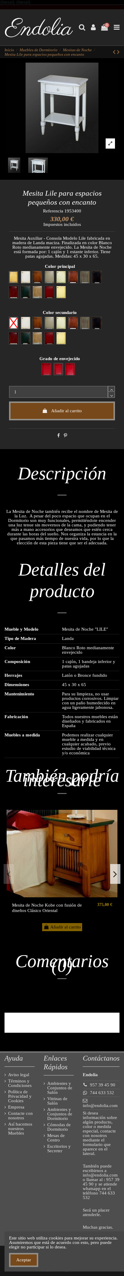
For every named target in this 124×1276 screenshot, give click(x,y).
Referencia (53, 211)
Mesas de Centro (56, 1137)
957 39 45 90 (102, 1084)
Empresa (16, 1107)
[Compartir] (58, 435)
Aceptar (23, 1259)
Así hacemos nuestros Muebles (20, 1128)
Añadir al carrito (66, 410)
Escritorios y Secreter (59, 1148)
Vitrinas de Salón (57, 1101)
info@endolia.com (100, 1105)
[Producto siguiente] (118, 52)
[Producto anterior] (115, 52)
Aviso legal (18, 1075)
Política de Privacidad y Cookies (20, 1096)
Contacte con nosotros (20, 1115)
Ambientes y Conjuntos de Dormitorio (59, 1114)
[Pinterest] (65, 435)
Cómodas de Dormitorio (59, 1127)
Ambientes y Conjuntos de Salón (59, 1088)
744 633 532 (102, 1092)
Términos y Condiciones (20, 1083)
